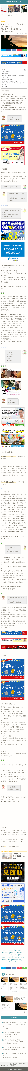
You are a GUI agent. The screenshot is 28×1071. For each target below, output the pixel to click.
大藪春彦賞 (6, 71)
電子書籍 (17, 961)
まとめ (5, 86)
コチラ (6, 846)
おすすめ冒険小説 (19, 950)
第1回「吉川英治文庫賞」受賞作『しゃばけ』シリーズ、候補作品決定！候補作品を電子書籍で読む (13, 1042)
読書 (9, 959)
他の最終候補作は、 (9, 79)
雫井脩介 (11, 961)
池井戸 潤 (16, 957)
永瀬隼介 (10, 957)
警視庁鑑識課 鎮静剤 (17, 959)
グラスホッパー (5, 952)
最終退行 (4, 957)
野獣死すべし (5, 961)
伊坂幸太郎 (20, 952)
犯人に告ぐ (23, 957)
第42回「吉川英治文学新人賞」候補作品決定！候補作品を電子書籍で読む (14, 1055)
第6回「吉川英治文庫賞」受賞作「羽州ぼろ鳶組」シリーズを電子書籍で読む (11, 1034)
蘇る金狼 (4, 959)
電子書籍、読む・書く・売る (14, 1)
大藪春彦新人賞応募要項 (13, 954)
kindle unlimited (10, 950)
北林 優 (4, 954)
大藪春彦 (5, 73)
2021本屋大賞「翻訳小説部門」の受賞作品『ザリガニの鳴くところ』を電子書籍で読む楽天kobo (14, 1025)
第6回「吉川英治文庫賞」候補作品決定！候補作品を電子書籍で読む (14, 1048)
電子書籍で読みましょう (10, 81)
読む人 (3, 21)
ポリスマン (13, 952)
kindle (4, 950)
